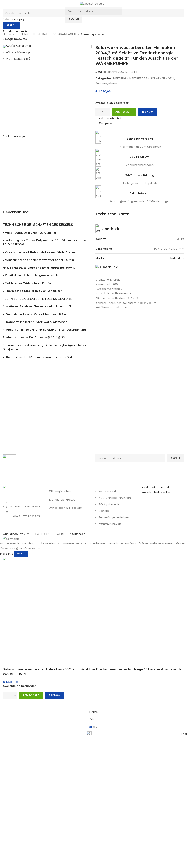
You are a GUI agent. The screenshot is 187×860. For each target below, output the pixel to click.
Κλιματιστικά (14, 39)
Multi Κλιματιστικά (18, 58)
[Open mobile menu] (62, 15)
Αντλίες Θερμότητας (19, 46)
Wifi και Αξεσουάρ (18, 52)
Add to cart (123, 112)
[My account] (125, 15)
